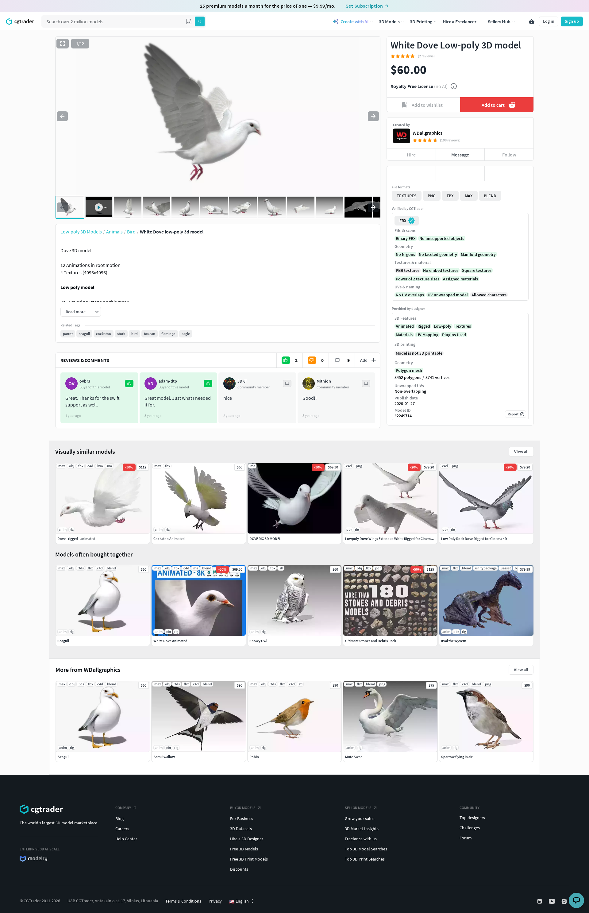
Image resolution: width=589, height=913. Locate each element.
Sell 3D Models (358, 807)
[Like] (411, 173)
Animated (405, 326)
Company (123, 807)
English (239, 901)
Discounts (239, 869)
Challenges (470, 827)
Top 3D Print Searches (365, 859)
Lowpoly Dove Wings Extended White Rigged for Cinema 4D (391, 538)
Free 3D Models (244, 849)
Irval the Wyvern (453, 640)
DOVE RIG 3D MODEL (265, 538)
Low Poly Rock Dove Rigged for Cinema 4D (474, 538)
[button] (189, 21)
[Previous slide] (62, 116)
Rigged (424, 326)
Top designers (472, 817)
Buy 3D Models (243, 807)
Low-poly (442, 326)
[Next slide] (373, 116)
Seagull (63, 756)
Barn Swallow (164, 756)
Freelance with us (361, 839)
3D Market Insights (362, 828)
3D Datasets (241, 828)
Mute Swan (354, 756)
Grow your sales (359, 818)
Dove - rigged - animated (76, 538)
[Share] (509, 173)
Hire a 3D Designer (246, 839)
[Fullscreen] (62, 43)
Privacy (215, 901)
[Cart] (532, 21)
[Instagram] (564, 901)
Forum (466, 838)
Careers (122, 828)
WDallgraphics (427, 133)
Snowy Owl (258, 640)
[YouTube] (552, 901)
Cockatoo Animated (169, 538)
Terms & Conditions (183, 901)
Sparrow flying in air (456, 756)
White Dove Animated (170, 640)
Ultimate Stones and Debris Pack (370, 640)
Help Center (126, 839)
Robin (254, 756)
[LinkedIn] (540, 901)
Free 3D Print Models (249, 859)
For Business (241, 818)
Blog (119, 818)
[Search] (200, 21)
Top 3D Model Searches (366, 849)
